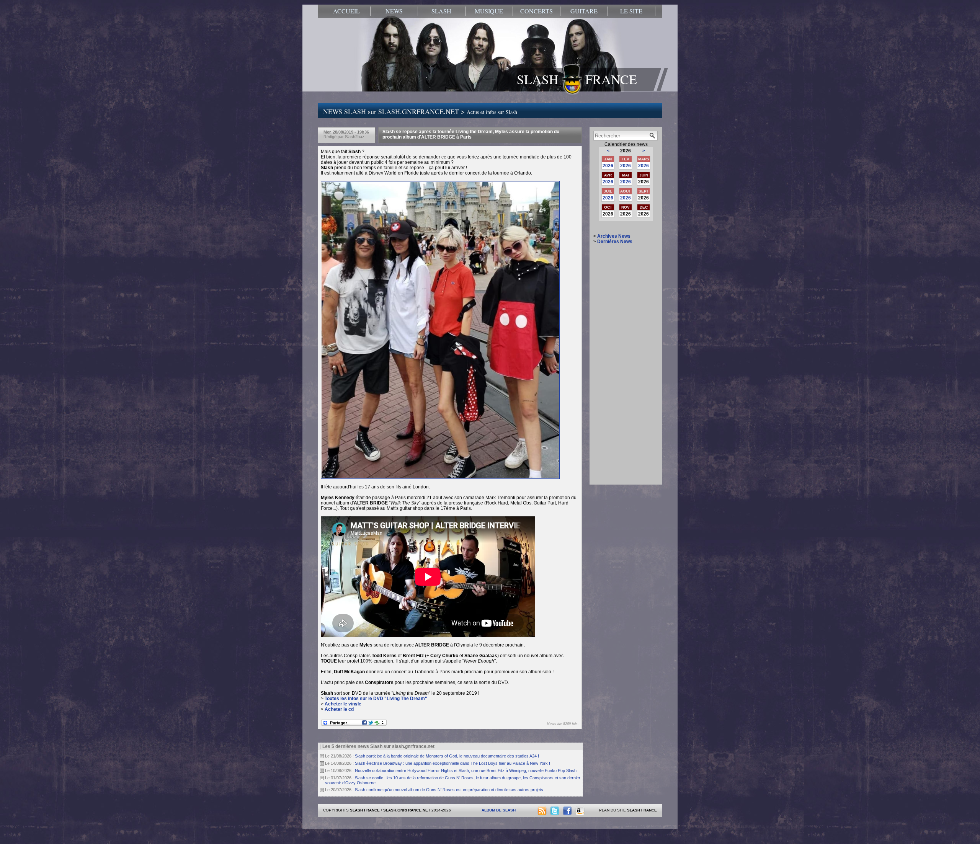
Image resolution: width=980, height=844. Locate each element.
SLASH (441, 11)
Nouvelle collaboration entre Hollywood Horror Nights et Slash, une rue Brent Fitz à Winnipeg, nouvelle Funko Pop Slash (466, 770)
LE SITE (631, 11)
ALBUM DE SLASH (499, 810)
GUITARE (584, 11)
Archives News (613, 236)
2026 (608, 165)
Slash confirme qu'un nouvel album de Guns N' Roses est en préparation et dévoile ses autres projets (449, 789)
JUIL (608, 191)
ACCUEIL (346, 11)
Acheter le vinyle (343, 704)
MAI (625, 175)
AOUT (625, 191)
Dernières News (614, 241)
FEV (625, 159)
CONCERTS (536, 11)
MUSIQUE (489, 11)
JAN (608, 159)
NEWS (394, 11)
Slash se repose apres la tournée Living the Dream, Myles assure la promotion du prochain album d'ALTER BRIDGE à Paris (470, 134)
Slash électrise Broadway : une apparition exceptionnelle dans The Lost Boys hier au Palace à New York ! (452, 763)
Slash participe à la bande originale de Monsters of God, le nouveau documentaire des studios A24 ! (447, 756)
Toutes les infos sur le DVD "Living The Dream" (376, 698)
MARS (643, 159)
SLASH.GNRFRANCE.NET (406, 810)
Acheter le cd (339, 709)
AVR (608, 175)
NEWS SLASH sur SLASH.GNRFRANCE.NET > (420, 111)
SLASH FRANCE (577, 79)
